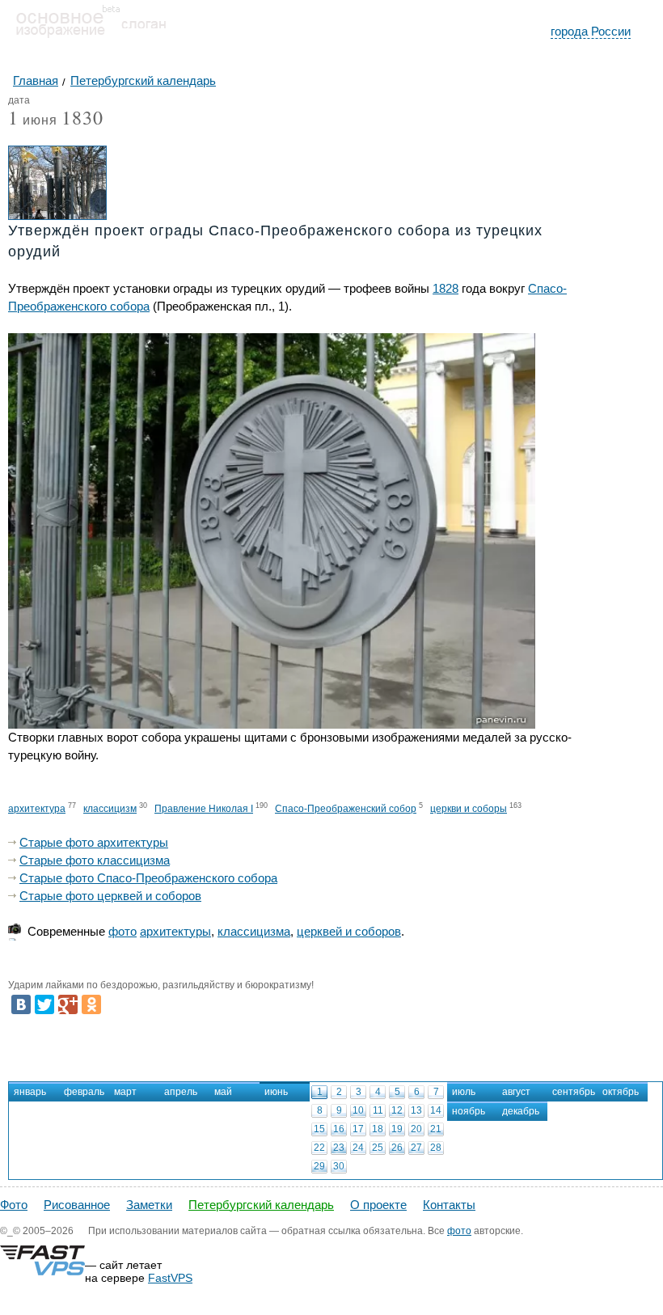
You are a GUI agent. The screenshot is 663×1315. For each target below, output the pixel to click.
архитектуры (175, 931)
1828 (445, 288)
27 (416, 1147)
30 (338, 1166)
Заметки (149, 1204)
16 (338, 1129)
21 (435, 1129)
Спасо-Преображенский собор (345, 808)
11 (378, 1110)
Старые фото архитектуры (93, 842)
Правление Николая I (203, 808)
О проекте (378, 1204)
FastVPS (170, 1277)
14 (435, 1110)
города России (591, 31)
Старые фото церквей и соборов (110, 896)
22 (319, 1147)
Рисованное (77, 1204)
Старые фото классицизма (94, 860)
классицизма (253, 931)
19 (397, 1129)
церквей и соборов (349, 931)
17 (358, 1129)
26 (397, 1147)
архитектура (36, 808)
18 (377, 1129)
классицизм (110, 808)
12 (397, 1110)
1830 (82, 117)
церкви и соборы (468, 808)
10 (358, 1110)
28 (435, 1147)
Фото (13, 1204)
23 (338, 1147)
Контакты (449, 1204)
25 (377, 1147)
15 (319, 1129)
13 (416, 1110)
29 (319, 1166)
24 (358, 1147)
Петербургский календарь (261, 1204)
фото (122, 931)
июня (32, 121)
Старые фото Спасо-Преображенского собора (148, 878)
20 (416, 1129)
